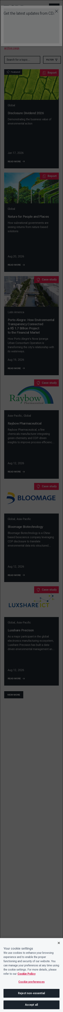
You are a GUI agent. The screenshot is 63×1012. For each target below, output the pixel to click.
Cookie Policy (27, 973)
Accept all (31, 1004)
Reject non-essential (31, 993)
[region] (31, 975)
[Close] (59, 943)
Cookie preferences (31, 982)
